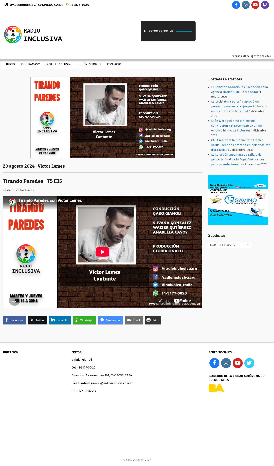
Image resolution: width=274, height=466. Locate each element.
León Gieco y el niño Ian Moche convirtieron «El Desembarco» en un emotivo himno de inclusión (236, 125)
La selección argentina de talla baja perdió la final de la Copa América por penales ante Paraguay (237, 159)
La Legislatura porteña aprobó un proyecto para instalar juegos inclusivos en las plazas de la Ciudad (239, 106)
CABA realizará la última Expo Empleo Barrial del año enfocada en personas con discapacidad (241, 145)
